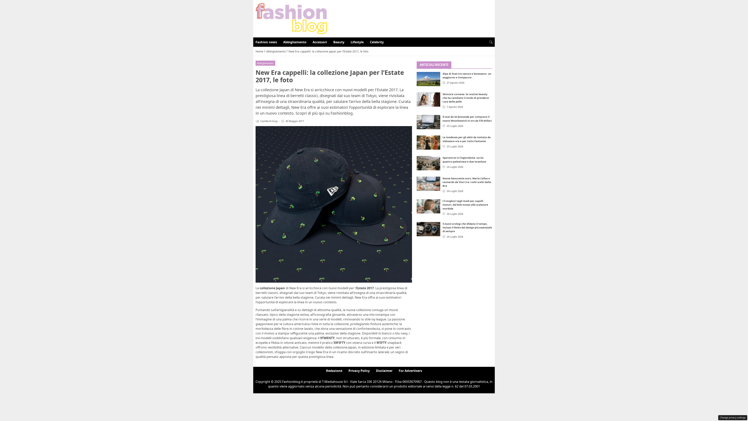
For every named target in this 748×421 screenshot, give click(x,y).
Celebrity (377, 42)
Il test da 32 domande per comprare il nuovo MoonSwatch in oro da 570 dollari (467, 118)
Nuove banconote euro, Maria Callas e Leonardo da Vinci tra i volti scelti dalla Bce (467, 182)
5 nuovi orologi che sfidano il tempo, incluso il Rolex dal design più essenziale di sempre (467, 227)
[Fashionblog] (291, 18)
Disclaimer (384, 371)
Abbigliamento (294, 42)
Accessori (320, 42)
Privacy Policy (359, 371)
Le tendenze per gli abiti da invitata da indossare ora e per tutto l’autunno (467, 139)
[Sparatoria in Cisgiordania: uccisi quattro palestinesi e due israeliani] (428, 163)
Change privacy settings (733, 417)
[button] (490, 42)
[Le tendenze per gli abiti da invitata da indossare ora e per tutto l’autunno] (428, 142)
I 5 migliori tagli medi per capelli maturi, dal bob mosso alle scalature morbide (465, 204)
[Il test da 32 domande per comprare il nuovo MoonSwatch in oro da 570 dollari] (428, 122)
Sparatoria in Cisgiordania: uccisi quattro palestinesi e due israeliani (464, 159)
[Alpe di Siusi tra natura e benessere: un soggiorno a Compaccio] (428, 79)
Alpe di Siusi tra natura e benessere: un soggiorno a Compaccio (467, 75)
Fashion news (266, 42)
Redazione (334, 371)
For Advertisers (410, 371)
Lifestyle (357, 42)
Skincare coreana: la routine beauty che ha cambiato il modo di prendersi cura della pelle (466, 97)
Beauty (338, 42)
